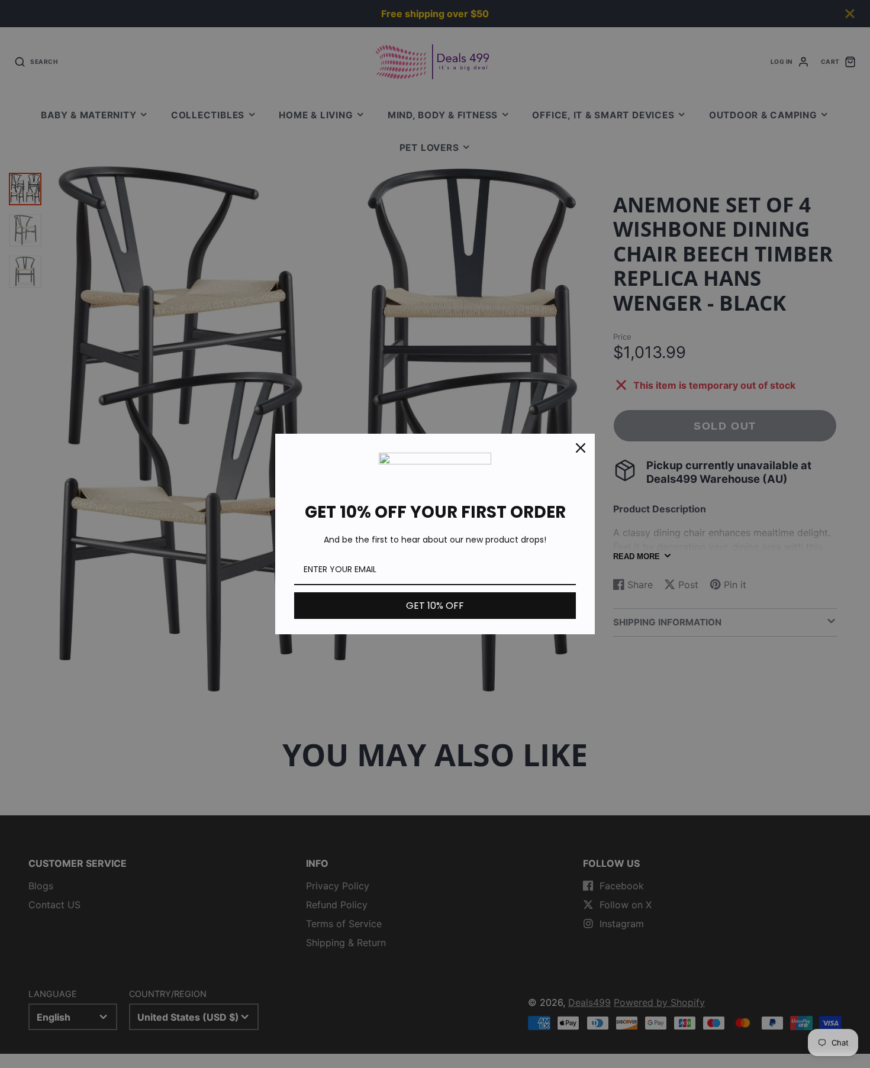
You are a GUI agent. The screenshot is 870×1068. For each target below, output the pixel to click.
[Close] (580, 448)
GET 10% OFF (435, 605)
